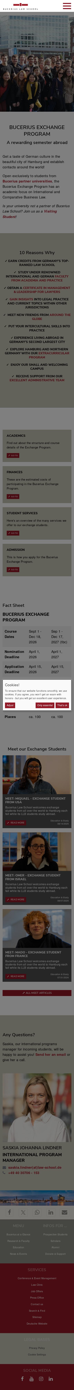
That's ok (62, 705)
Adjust (10, 705)
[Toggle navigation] (67, 6)
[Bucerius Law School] (21, 6)
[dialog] (37, 695)
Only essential (45, 705)
